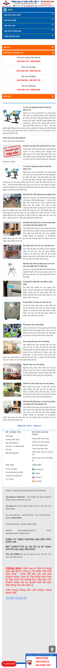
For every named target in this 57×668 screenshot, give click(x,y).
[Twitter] (33, 473)
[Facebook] (33, 469)
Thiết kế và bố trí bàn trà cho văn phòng (38, 384)
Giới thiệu (9, 436)
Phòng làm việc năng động (33, 325)
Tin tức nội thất (11, 469)
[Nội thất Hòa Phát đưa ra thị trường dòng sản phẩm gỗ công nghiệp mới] (12, 229)
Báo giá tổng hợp (12, 453)
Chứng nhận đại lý (13, 440)
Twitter (37, 473)
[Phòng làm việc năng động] (12, 331)
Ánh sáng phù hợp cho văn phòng (36, 341)
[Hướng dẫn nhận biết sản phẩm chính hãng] (12, 288)
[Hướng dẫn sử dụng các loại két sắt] (12, 311)
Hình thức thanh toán (40, 445)
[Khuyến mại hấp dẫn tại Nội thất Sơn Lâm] (12, 151)
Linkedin (38, 481)
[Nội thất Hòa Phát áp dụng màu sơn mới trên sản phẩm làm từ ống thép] (12, 270)
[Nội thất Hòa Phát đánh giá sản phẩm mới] (12, 200)
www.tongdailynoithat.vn (18, 664)
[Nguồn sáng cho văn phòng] (12, 371)
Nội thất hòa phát (12, 15)
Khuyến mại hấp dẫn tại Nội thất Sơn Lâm (39, 146)
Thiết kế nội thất (12, 36)
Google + (38, 477)
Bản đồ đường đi (12, 443)
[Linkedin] (33, 481)
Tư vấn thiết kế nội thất (14, 472)
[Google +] (33, 477)
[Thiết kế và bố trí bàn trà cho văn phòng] (12, 390)
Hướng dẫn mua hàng (40, 439)
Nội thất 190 (9, 26)
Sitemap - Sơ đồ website (15, 446)
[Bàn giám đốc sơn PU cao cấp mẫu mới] (12, 252)
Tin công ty (10, 479)
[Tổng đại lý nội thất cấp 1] (28, 3)
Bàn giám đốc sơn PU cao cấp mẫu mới (38, 246)
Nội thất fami (10, 20)
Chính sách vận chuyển (41, 442)
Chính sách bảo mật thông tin (14, 138)
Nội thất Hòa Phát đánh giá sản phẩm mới (39, 194)
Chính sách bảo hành (40, 449)
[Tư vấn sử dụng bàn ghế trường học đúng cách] (12, 115)
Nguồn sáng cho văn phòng (33, 365)
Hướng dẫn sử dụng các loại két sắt (37, 302)
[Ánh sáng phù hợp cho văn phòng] (12, 347)
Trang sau (37, 426)
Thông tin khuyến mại (14, 476)
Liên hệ (8, 450)
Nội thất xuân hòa (12, 31)
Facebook (39, 469)
